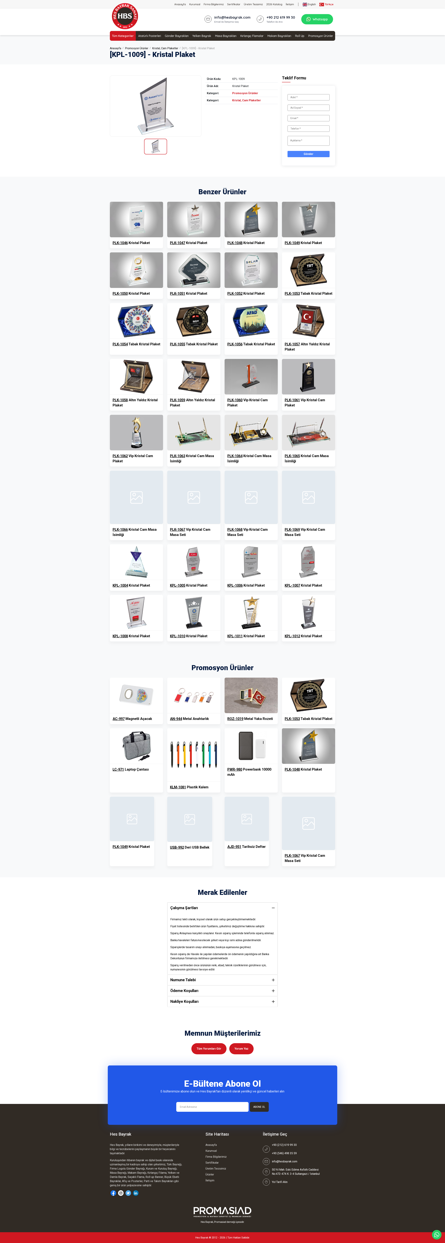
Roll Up (299, 36)
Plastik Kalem (189, 787)
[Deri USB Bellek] (189, 819)
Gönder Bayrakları (177, 36)
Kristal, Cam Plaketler (165, 48)
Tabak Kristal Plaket (308, 293)
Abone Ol (259, 1106)
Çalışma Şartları (184, 908)
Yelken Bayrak (201, 36)
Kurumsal (194, 4)
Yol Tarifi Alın (280, 1182)
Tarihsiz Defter (246, 847)
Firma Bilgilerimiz (214, 4)
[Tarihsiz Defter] (247, 819)
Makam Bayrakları (279, 36)
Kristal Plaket (131, 243)
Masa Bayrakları (225, 36)
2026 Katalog (274, 4)
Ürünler (209, 1174)
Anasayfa (180, 4)
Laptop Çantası (131, 769)
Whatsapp (320, 19)
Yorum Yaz (241, 1048)
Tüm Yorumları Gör (209, 1048)
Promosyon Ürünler (320, 36)
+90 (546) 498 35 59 (284, 1153)
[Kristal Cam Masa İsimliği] (193, 432)
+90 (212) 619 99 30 (284, 1145)
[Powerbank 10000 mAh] (251, 746)
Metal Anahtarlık (189, 719)
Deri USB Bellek (189, 847)
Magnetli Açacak (132, 719)
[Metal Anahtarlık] (193, 695)
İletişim (290, 4)
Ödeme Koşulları (184, 991)
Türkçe (328, 4)
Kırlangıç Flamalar (252, 36)
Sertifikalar (233, 4)
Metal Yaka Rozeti (250, 719)
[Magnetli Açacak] (136, 695)
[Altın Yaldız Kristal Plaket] (308, 321)
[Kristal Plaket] (155, 106)
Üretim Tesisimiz (253, 4)
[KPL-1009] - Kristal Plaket (198, 48)
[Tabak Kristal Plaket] (308, 270)
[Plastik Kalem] (193, 755)
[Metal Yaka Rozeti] (251, 695)
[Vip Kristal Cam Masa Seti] (193, 497)
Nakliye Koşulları (184, 1001)
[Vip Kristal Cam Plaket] (251, 376)
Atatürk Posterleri (149, 36)
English (311, 4)
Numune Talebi (183, 980)
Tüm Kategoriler (123, 36)
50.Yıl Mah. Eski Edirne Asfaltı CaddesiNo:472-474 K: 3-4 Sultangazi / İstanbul (296, 1171)
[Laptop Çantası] (136, 746)
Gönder (308, 154)
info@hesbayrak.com (284, 1161)
